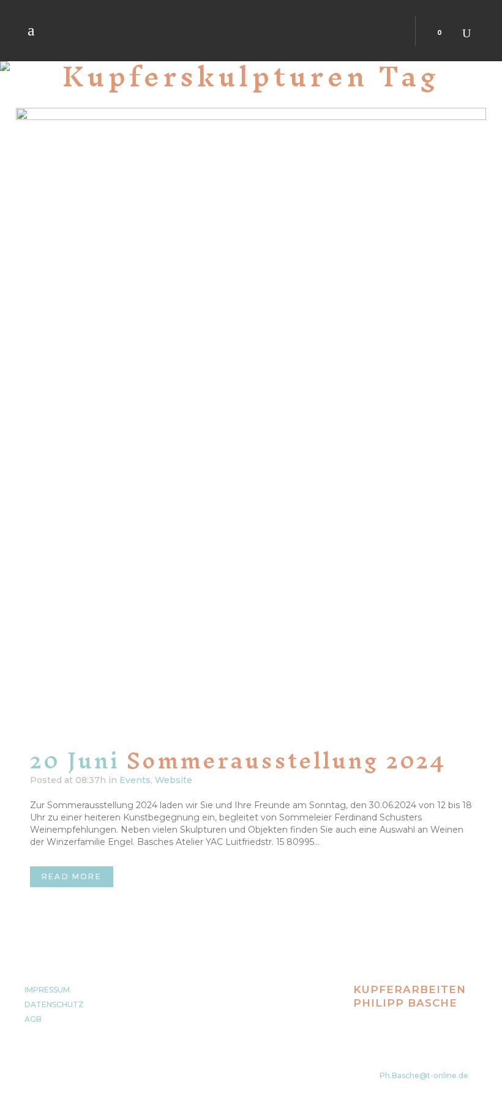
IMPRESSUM (47, 989)
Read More (72, 876)
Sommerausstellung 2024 (286, 760)
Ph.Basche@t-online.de (424, 1075)
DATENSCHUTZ (54, 1004)
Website (173, 780)
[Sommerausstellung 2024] (251, 421)
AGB (33, 1019)
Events (135, 780)
